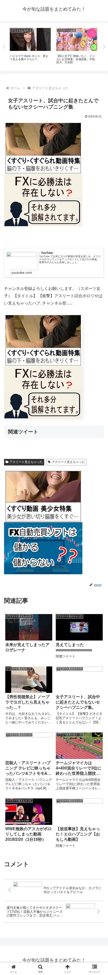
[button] (97, 739)
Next (104, 47)
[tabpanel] (30, 46)
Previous (3, 47)
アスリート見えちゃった (26, 462)
